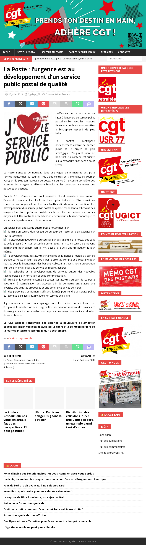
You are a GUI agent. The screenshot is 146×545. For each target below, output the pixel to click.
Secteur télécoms (52, 52)
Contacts (124, 52)
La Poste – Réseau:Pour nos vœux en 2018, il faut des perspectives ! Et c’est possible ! (15, 421)
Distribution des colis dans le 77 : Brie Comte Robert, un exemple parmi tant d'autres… (80, 419)
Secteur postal (26, 52)
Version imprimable (20, 338)
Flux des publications (110, 440)
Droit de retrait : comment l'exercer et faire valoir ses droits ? (44, 509)
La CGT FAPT (112, 414)
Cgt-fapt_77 (34, 94)
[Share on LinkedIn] (32, 104)
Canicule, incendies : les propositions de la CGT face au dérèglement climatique (55, 479)
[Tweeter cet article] (20, 104)
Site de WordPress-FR (111, 452)
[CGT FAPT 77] (73, 46)
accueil (7, 52)
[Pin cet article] (43, 104)
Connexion (104, 434)
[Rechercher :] (124, 58)
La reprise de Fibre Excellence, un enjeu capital (34, 497)
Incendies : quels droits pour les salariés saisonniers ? (38, 491)
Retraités (107, 52)
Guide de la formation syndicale (24, 503)
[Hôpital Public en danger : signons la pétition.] (49, 398)
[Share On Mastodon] (89, 104)
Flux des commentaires (111, 446)
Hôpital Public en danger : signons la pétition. (48, 416)
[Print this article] (66, 104)
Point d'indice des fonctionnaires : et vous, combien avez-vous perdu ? (49, 473)
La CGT (14, 465)
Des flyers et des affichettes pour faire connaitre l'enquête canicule (48, 521)
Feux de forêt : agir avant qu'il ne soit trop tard (34, 485)
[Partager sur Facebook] (9, 104)
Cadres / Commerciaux (82, 52)
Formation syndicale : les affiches (25, 515)
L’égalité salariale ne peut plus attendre (30, 527)
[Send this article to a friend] (54, 104)
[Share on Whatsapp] (77, 104)
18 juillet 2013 (16, 94)
